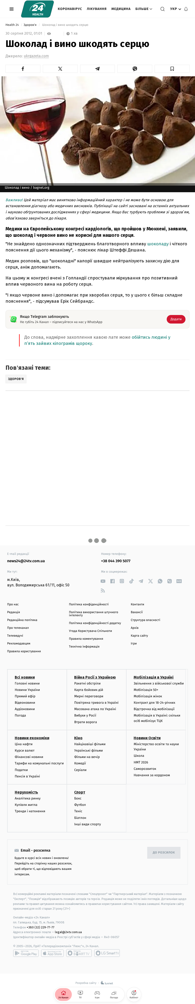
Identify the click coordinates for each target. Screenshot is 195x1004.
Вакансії (137, 612)
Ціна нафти (24, 744)
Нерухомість (26, 792)
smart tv (79, 953)
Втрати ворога (85, 722)
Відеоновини (25, 703)
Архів (134, 628)
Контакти (137, 604)
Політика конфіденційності (89, 604)
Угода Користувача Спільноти (90, 631)
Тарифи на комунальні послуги (39, 763)
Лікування (97, 9)
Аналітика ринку (27, 798)
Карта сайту (139, 635)
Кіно (78, 738)
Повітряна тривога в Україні (96, 703)
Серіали (80, 770)
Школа (139, 756)
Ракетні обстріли (87, 683)
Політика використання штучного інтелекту (93, 614)
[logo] (37, 9)
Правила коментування (86, 638)
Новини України (27, 690)
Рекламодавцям (18, 643)
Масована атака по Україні (95, 709)
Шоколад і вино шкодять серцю (65, 25)
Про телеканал (18, 628)
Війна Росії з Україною (95, 677)
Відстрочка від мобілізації (154, 709)
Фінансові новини (29, 757)
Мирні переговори (88, 696)
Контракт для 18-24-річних (154, 703)
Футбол (80, 805)
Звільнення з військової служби (159, 683)
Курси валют (24, 750)
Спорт (79, 792)
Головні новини (27, 683)
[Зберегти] (172, 69)
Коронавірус (70, 9)
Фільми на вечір (87, 757)
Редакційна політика (22, 620)
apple (52, 953)
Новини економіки (32, 738)
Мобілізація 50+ (146, 690)
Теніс (78, 811)
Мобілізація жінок (148, 696)
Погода (20, 715)
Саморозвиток (145, 769)
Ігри (134, 643)
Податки (21, 770)
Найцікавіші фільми (90, 744)
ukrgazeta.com (36, 56)
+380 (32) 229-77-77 (40, 927)
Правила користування (24, 651)
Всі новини (25, 677)
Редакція (13, 612)
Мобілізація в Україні (154, 677)
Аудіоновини (25, 709)
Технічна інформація (84, 646)
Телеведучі (15, 635)
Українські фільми (88, 750)
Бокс (77, 798)
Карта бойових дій (88, 690)
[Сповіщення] (186, 9)
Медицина (121, 9)
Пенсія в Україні (27, 776)
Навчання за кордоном (152, 775)
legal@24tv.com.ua (68, 932)
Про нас (13, 604)
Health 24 (12, 25)
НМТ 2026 (141, 762)
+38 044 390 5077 (115, 561)
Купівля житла (26, 805)
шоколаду (158, 243)
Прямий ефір (25, 696)
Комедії (80, 763)
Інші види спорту (87, 824)
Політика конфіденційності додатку (95, 623)
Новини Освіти (147, 738)
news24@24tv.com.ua (26, 561)
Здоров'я (30, 25)
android (26, 953)
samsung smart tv (107, 953)
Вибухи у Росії (85, 715)
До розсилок (164, 852)
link (103, 581)
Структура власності (145, 620)
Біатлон (80, 818)
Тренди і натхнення (30, 811)
